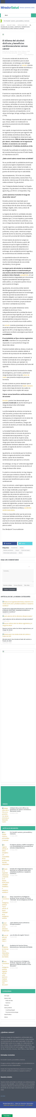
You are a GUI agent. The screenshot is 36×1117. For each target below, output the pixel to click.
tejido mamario (28, 386)
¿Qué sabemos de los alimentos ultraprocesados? (18, 619)
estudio (24, 65)
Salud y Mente (8, 1007)
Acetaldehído (14, 547)
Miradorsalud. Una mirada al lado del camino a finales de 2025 (17, 640)
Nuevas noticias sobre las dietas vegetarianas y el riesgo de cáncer (18, 629)
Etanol (20, 553)
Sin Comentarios (22, 53)
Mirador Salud (13, 51)
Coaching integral (10, 1010)
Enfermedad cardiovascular (10, 553)
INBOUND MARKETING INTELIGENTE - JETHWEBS (18, 1105)
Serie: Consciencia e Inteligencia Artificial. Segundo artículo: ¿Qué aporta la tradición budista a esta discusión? (20, 963)
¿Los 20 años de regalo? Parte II (19, 935)
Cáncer (17, 550)
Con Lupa (6, 995)
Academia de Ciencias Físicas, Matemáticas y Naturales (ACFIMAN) (21, 946)
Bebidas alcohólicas (8, 550)
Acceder (3, 1096)
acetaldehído (24, 275)
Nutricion (8, 1003)
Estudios (5, 400)
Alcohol (21, 547)
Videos (6, 1017)
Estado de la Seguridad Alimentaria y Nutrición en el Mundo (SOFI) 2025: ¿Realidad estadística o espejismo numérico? (18, 610)
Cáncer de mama (25, 550)
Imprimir (19, 54)
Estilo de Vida (7, 53)
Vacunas (6, 1005)
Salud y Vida (14, 53)
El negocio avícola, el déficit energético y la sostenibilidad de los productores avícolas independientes (22, 846)
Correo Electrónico (28, 54)
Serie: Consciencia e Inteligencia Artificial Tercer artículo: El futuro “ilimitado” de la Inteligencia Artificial (21, 898)
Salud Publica (7, 1014)
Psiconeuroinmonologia (12, 1012)
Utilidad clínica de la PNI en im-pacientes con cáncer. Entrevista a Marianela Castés (20, 809)
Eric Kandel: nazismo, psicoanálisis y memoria (16, 21)
